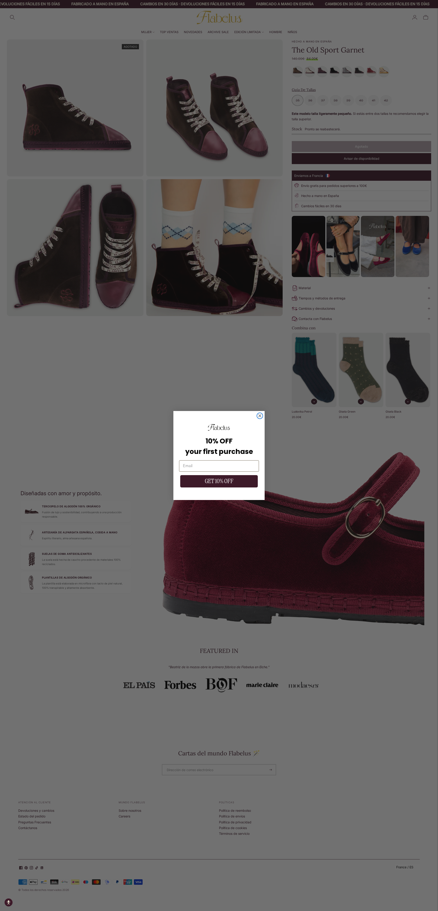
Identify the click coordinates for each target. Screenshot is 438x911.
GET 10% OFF (219, 481)
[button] (9, 902)
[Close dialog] (260, 416)
